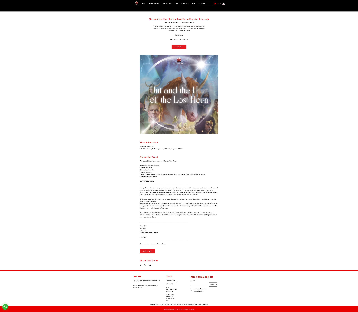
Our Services (169, 296)
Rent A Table (169, 283)
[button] (167, 4)
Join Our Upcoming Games (173, 282)
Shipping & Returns (171, 289)
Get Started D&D (170, 280)
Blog (167, 300)
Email (193, 281)
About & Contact (170, 298)
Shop (167, 287)
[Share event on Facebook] (141, 265)
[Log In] (214, 3)
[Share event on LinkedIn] (150, 265)
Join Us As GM (170, 294)
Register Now (179, 47)
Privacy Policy (169, 291)
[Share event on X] (145, 265)
